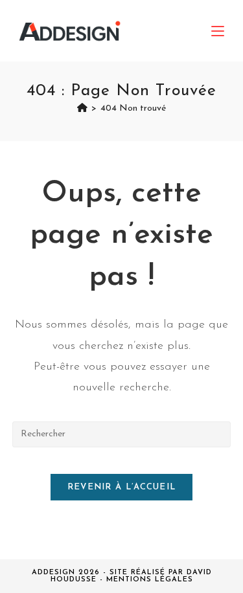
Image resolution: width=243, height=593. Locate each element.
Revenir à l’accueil (121, 487)
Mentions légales (149, 579)
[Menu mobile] (217, 30)
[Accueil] (82, 108)
